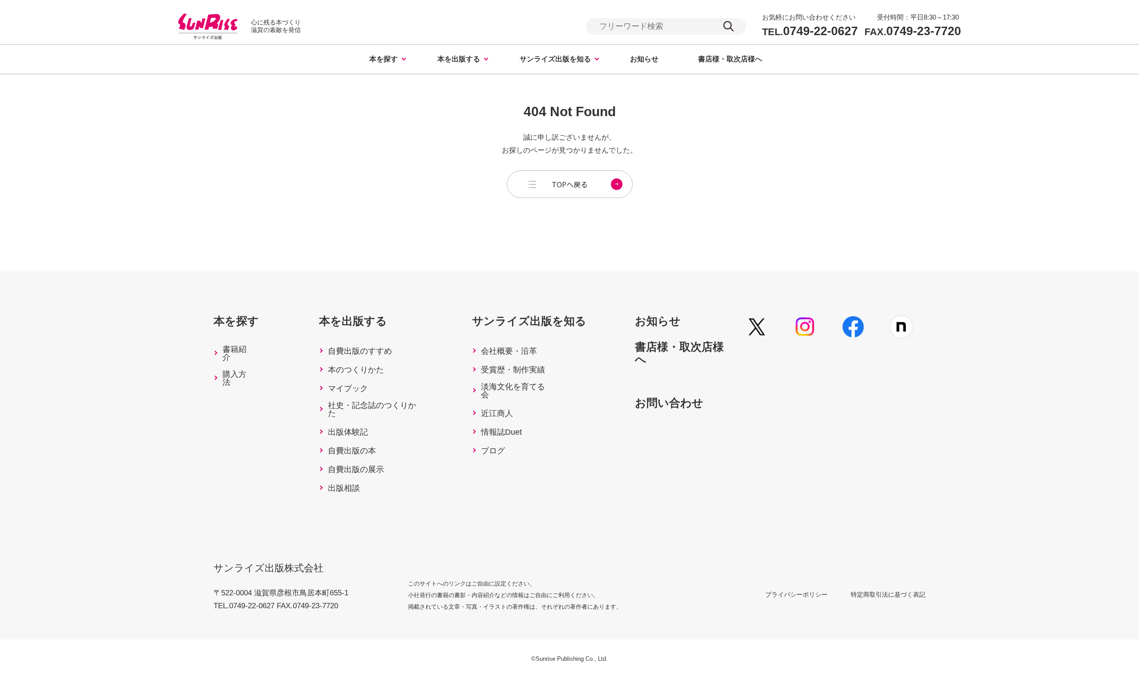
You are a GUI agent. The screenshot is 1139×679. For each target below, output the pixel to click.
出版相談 (344, 488)
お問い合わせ (669, 402)
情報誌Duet (501, 432)
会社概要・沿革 (509, 351)
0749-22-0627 (810, 31)
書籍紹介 (234, 353)
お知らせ (644, 59)
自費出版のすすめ (360, 351)
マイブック (348, 388)
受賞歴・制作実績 (513, 370)
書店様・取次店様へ (730, 59)
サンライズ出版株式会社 (268, 568)
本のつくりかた (356, 370)
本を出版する (458, 59)
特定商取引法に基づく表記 (888, 594)
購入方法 (234, 378)
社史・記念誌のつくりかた (372, 409)
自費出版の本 (352, 451)
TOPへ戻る (570, 184)
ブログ (493, 451)
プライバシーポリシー (796, 594)
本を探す (383, 59)
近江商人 (497, 413)
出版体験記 (348, 432)
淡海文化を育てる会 (513, 391)
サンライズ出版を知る (555, 59)
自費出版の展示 (356, 469)
